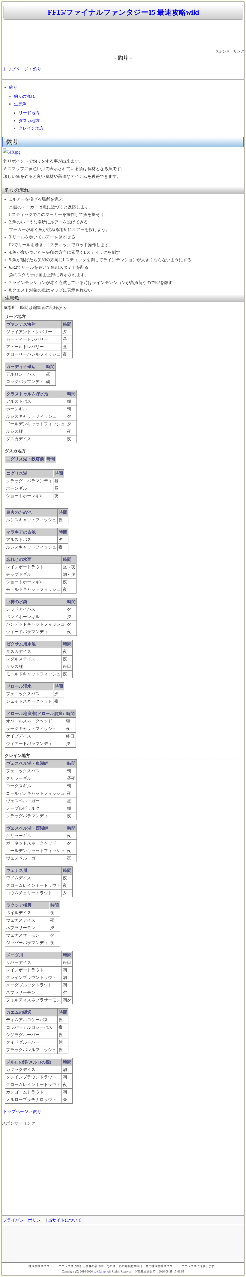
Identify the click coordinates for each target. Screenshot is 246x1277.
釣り (37, 69)
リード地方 (29, 113)
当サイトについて (65, 1220)
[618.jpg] (11, 152)
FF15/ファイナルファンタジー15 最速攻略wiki (123, 12)
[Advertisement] (123, 34)
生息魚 (20, 104)
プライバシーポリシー (24, 1220)
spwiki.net (100, 1271)
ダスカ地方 (29, 120)
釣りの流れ (24, 96)
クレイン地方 (31, 128)
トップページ (15, 69)
